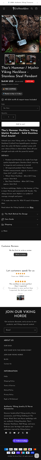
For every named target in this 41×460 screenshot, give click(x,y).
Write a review (20, 254)
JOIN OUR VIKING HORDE (13, 355)
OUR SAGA (8, 346)
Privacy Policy (8, 394)
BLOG (6, 359)
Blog (31, 207)
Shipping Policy (9, 381)
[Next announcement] (37, 2)
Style (3, 104)
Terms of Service (9, 385)
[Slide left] (2, 60)
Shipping (3, 84)
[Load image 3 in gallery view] (31, 59)
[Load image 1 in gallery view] (10, 59)
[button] (4, 8)
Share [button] (5, 231)
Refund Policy (8, 390)
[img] (21, 273)
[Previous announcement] (3, 2)
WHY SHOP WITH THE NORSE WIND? (17, 350)
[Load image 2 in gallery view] (20, 59)
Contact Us (8, 364)
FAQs (6, 376)
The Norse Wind (17, 456)
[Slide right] (39, 60)
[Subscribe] (35, 330)
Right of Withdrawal (11, 399)
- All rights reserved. (27, 456)
